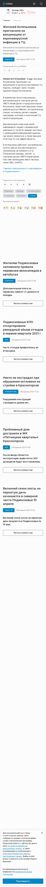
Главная (6, 20)
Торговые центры (33, 191)
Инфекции (19, 191)
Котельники (21, 196)
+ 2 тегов (32, 196)
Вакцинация (8, 191)
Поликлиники (8, 196)
